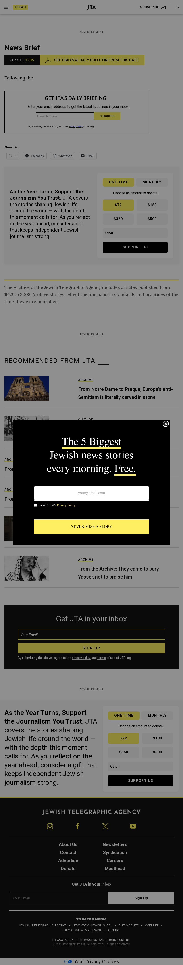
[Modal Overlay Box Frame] (91, 482)
